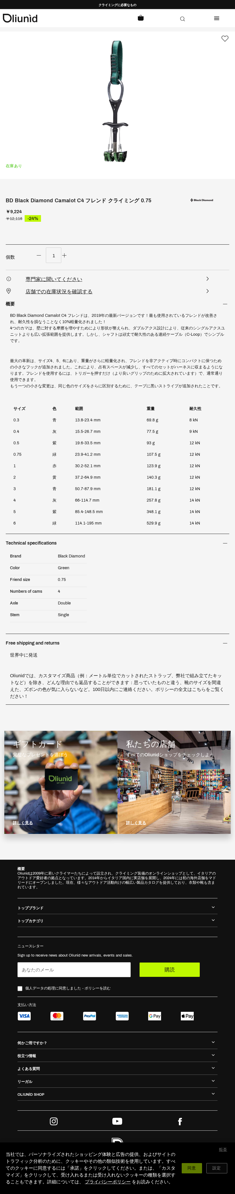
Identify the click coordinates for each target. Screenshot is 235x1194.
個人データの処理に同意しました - (68, 988)
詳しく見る (23, 823)
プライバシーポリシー (108, 1181)
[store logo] (60, 18)
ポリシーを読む (98, 988)
